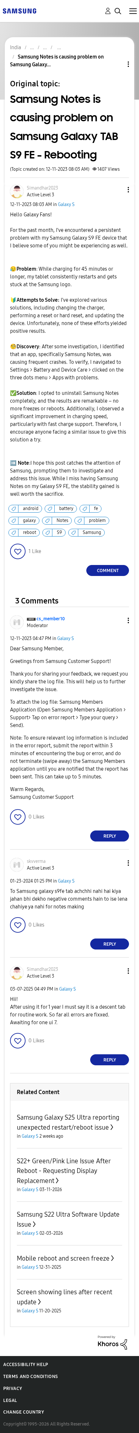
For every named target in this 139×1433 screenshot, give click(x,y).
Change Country (23, 1412)
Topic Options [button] (117, 64)
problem (97, 520)
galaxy (29, 520)
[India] (19, 10)
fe (96, 508)
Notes (62, 520)
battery (66, 508)
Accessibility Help (25, 1364)
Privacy (12, 1388)
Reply (109, 836)
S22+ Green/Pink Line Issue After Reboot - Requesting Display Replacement (64, 1171)
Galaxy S (66, 204)
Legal (10, 1400)
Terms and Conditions (30, 1376)
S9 (59, 532)
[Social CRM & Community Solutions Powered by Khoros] (112, 1342)
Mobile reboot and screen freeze (63, 1258)
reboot (29, 532)
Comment (108, 570)
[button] (117, 190)
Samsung (92, 532)
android (30, 508)
